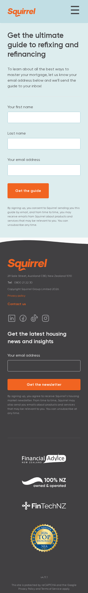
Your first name (20, 107)
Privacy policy (16, 295)
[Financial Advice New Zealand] (44, 458)
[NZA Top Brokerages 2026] (44, 538)
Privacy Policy (26, 588)
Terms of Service (51, 588)
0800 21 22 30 (23, 282)
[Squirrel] (22, 12)
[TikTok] (34, 318)
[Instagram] (45, 318)
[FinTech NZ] (44, 506)
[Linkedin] (12, 318)
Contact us (17, 304)
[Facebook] (23, 318)
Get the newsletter (44, 384)
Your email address (24, 159)
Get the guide (28, 190)
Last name (17, 133)
